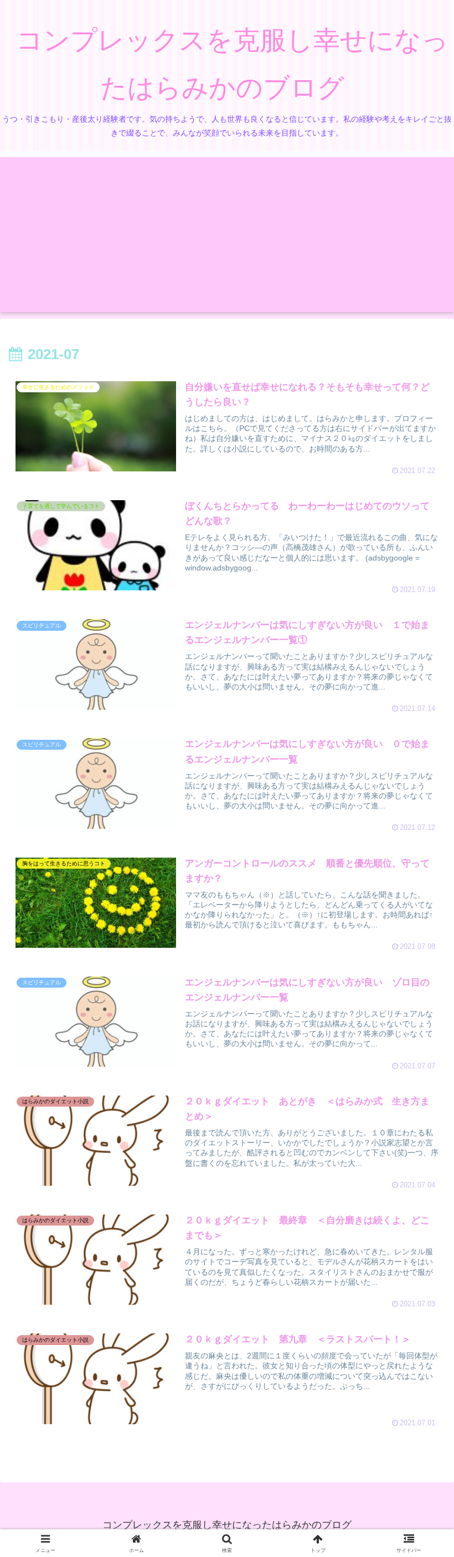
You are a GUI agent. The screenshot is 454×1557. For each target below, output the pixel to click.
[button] (418, 1458)
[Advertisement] (227, 234)
